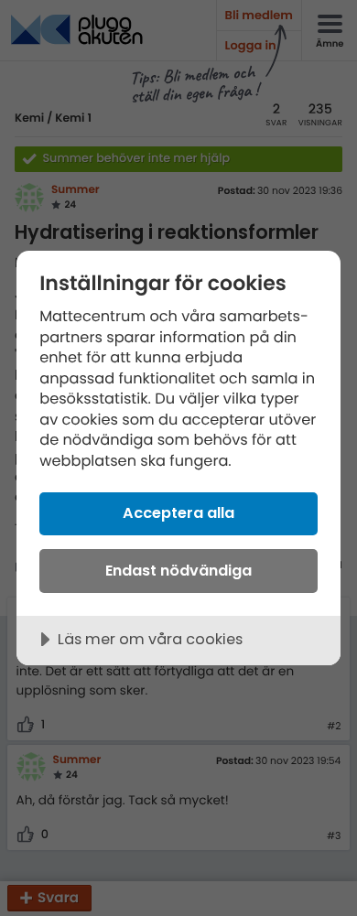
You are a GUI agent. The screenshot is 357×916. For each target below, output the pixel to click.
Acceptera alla (178, 512)
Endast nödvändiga (178, 570)
